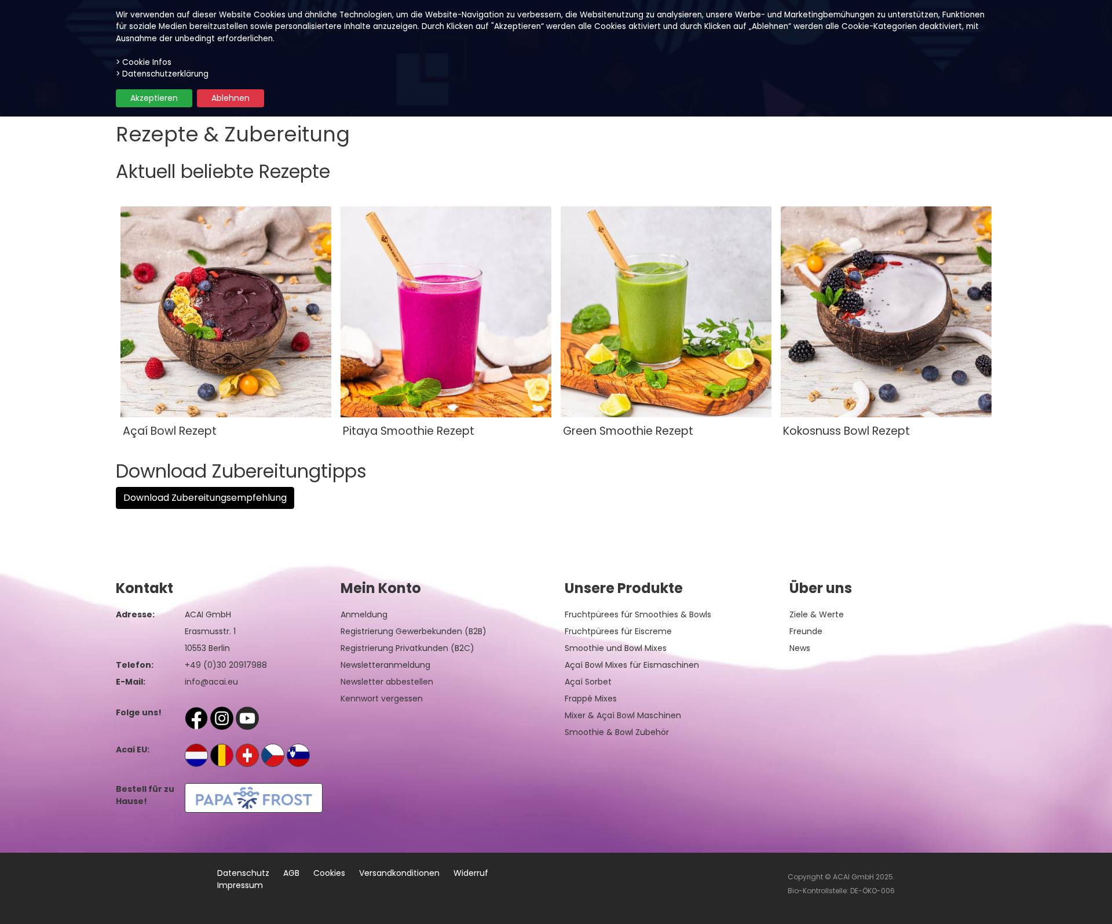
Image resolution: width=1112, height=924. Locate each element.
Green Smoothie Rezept (628, 431)
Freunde (805, 631)
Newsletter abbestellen (387, 681)
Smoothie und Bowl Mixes (616, 648)
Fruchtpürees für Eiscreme (618, 631)
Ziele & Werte (816, 614)
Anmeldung (364, 614)
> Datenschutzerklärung (162, 73)
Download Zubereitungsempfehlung (205, 497)
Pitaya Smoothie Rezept (408, 431)
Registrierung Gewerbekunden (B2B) (414, 631)
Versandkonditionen (399, 873)
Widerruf (470, 873)
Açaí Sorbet (588, 681)
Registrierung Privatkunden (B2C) (407, 648)
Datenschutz (243, 873)
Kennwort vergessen (382, 698)
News (799, 648)
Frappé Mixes (591, 698)
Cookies (329, 873)
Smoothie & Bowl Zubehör (617, 732)
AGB (291, 873)
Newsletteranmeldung (385, 665)
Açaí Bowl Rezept (170, 431)
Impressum (240, 885)
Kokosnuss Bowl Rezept (846, 431)
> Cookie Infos (143, 62)
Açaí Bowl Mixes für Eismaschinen (632, 665)
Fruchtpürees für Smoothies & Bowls (638, 614)
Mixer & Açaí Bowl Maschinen (623, 715)
